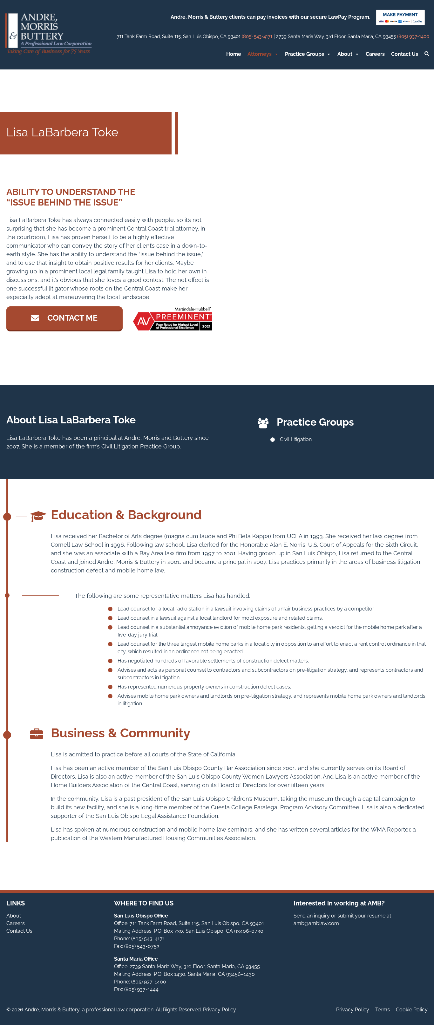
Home (233, 54)
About (344, 54)
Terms (382, 1010)
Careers (375, 54)
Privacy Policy (352, 1010)
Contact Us (404, 54)
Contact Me (71, 318)
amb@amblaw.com (316, 923)
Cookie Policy (412, 1010)
